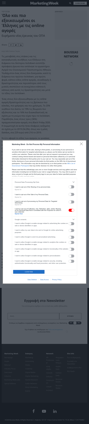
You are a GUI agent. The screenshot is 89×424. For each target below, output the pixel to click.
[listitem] (44, 182)
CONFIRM (29, 272)
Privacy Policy (57, 279)
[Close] (82, 144)
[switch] (71, 186)
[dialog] (44, 212)
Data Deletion (32, 279)
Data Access (44, 279)
